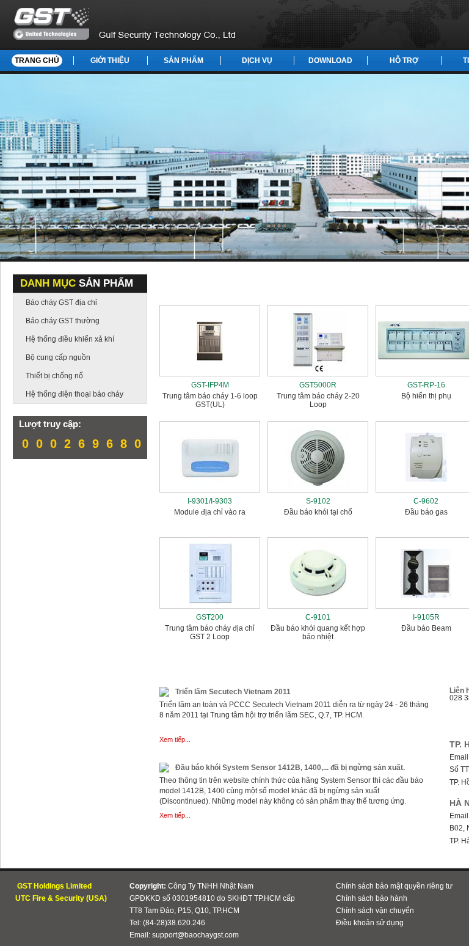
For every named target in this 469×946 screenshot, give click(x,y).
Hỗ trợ (404, 60)
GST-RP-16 (426, 385)
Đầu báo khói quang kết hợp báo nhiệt (318, 632)
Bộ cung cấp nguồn (58, 357)
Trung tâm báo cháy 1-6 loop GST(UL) (210, 400)
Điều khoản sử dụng (370, 923)
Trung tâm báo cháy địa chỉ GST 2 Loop (210, 632)
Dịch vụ (257, 60)
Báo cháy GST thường (63, 321)
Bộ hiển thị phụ (426, 396)
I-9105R (426, 617)
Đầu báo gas (426, 512)
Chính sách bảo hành (371, 898)
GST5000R (317, 385)
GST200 (210, 617)
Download (330, 60)
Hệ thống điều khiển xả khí (70, 339)
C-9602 (425, 501)
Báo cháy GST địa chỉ (61, 302)
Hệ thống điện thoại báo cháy (74, 394)
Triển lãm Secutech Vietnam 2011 (233, 692)
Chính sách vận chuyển (375, 910)
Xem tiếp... (175, 739)
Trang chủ (37, 60)
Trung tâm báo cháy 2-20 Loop (318, 400)
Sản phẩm (183, 60)
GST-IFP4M (210, 385)
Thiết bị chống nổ (54, 376)
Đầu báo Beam (426, 628)
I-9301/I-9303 (209, 501)
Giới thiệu (109, 60)
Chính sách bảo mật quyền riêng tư (394, 886)
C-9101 (317, 617)
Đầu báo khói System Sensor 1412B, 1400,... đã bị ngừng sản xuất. (290, 767)
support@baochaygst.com (195, 935)
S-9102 (318, 501)
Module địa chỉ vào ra (209, 512)
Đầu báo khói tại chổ (318, 512)
